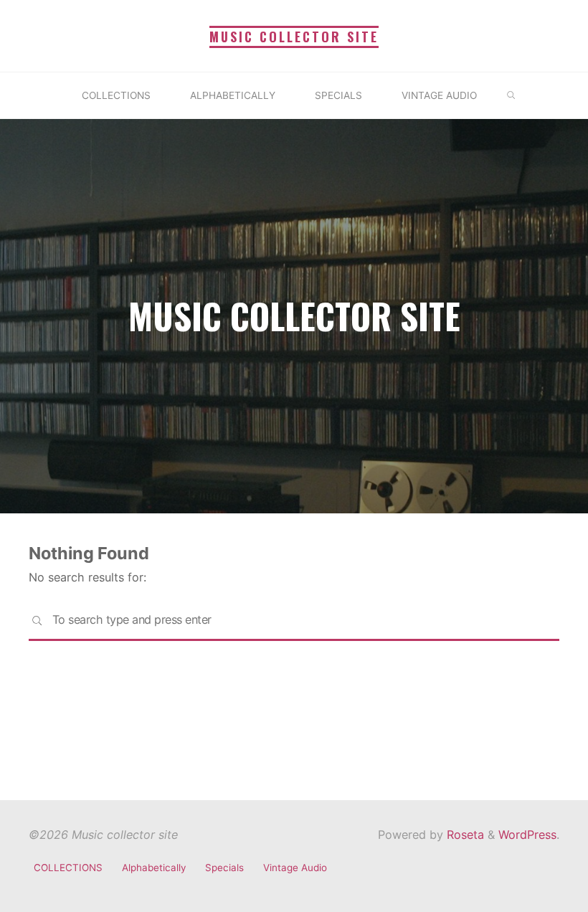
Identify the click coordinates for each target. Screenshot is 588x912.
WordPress (527, 834)
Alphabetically (154, 867)
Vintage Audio (295, 867)
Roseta (463, 834)
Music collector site (294, 36)
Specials (224, 867)
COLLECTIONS (68, 867)
